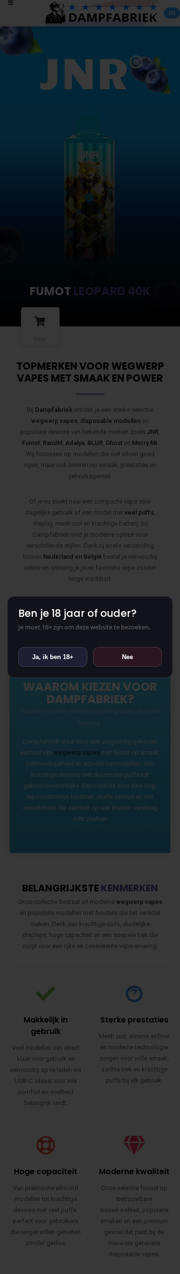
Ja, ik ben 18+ (52, 657)
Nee (127, 657)
